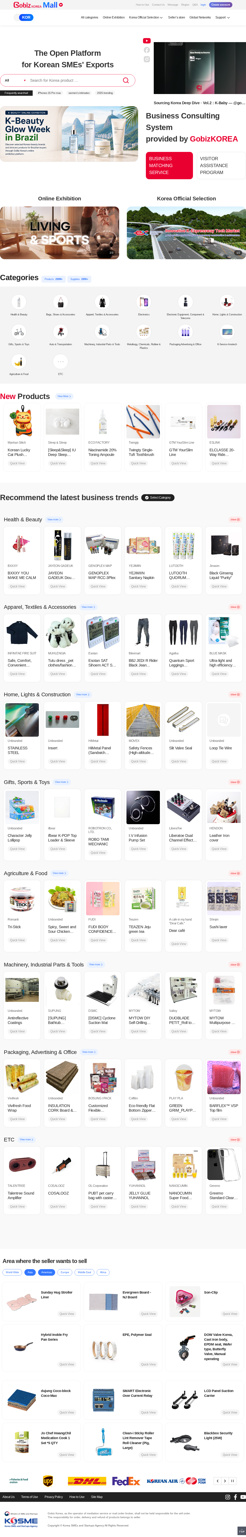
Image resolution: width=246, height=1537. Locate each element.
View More (63, 396)
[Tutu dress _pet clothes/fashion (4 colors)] (62, 632)
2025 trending (105, 92)
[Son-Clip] (185, 1301)
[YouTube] (243, 1497)
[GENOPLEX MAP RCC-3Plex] (103, 545)
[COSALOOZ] (62, 1165)
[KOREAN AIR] (102, 1481)
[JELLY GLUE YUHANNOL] (143, 1165)
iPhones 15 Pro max (49, 92)
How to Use (142, 4)
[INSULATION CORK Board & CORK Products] (62, 1077)
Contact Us (158, 4)
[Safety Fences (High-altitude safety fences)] (143, 720)
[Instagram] (228, 1497)
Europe (65, 1272)
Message (173, 4)
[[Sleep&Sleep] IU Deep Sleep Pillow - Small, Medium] (62, 421)
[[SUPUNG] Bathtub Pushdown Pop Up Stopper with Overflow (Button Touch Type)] (62, 990)
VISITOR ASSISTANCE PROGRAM (214, 165)
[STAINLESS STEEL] (22, 720)
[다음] (225, 1481)
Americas (46, 1272)
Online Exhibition (114, 17)
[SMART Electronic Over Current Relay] (103, 1400)
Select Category (160, 497)
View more (53, 519)
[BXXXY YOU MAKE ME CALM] (22, 545)
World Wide (12, 1272)
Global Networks (200, 17)
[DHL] (23, 1481)
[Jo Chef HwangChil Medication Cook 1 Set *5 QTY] (21, 1442)
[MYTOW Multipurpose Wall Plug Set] (224, 990)
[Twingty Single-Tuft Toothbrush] (143, 421)
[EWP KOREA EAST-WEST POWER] (141, 1481)
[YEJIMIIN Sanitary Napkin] (143, 545)
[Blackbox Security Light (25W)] (185, 1442)
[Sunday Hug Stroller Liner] (21, 1301)
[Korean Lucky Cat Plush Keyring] (22, 421)
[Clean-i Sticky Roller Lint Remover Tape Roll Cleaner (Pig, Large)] (103, 1442)
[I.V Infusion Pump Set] (143, 807)
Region (185, 4)
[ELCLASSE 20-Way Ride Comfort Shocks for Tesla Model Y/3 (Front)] (224, 421)
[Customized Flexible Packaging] (103, 1077)
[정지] (232, 1481)
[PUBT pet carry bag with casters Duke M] (103, 1165)
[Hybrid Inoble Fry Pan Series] (21, 1348)
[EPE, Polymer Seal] (103, 1348)
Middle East (84, 1272)
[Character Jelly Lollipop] (22, 807)
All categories (89, 17)
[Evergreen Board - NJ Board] (103, 1301)
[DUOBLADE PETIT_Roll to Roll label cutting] (183, 990)
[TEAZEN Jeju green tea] (143, 898)
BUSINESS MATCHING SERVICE (161, 165)
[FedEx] (62, 1481)
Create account (220, 4)
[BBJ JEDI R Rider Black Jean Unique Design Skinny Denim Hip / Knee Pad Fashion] (143, 632)
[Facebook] (235, 1497)
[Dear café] (183, 898)
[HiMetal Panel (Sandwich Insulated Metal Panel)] (103, 720)
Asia (30, 1272)
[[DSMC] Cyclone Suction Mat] (103, 990)
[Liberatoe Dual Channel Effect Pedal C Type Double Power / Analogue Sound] (183, 807)
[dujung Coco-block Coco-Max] (21, 1400)
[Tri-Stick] (22, 898)
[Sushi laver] (224, 898)
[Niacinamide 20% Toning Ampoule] (103, 421)
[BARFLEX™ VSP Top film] (224, 1077)
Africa (103, 1272)
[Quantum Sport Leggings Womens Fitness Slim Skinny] (183, 632)
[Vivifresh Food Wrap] (22, 1077)
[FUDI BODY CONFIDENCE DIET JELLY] (103, 898)
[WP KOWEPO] (180, 1481)
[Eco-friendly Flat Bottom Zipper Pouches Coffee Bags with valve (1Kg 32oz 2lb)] (143, 1077)
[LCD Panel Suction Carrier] (185, 1400)
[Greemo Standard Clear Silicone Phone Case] (224, 1165)
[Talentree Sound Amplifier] (22, 1165)
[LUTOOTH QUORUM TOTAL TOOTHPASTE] (183, 545)
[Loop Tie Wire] (224, 720)
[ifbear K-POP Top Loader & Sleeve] (62, 807)
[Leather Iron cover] (224, 807)
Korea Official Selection (144, 17)
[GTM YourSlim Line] (183, 421)
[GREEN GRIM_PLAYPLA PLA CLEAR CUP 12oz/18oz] (183, 1077)
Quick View (17, 463)
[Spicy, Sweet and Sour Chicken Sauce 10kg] (62, 898)
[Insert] (62, 720)
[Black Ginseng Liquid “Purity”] (224, 545)
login (203, 4)
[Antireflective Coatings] (22, 990)
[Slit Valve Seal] (183, 720)
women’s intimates (79, 92)
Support (220, 17)
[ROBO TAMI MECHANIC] (103, 807)
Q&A (195, 4)
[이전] (217, 1481)
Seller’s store (176, 17)
